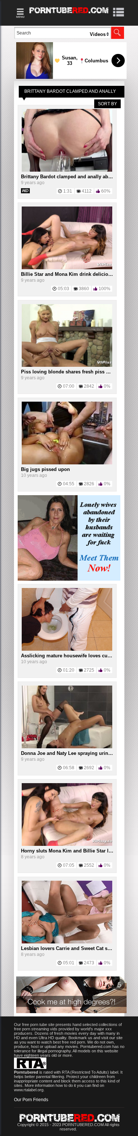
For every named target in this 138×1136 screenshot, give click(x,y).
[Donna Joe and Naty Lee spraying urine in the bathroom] (67, 746)
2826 (89, 483)
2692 (89, 767)
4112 (87, 191)
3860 (84, 288)
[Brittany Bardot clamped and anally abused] (67, 170)
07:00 (68, 386)
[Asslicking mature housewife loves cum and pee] (67, 649)
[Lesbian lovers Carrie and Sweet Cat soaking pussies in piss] (67, 942)
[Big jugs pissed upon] (67, 462)
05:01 (68, 962)
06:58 (68, 767)
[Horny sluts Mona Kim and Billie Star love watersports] (67, 844)
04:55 (68, 483)
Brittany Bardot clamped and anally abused (70, 176)
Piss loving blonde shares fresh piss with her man (78, 372)
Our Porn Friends (31, 1099)
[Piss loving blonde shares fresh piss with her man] (67, 365)
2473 (89, 962)
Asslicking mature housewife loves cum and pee (76, 655)
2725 (89, 670)
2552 (89, 865)
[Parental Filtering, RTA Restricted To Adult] (30, 1067)
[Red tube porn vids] (69, 14)
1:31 (67, 191)
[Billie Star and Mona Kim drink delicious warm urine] (67, 267)
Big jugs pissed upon (45, 469)
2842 (89, 386)
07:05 (68, 865)
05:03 (63, 288)
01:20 (68, 670)
